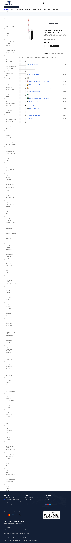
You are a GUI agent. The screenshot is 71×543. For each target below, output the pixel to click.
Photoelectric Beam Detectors (11, 283)
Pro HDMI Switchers (9, 338)
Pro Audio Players (9, 325)
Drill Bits (7, 128)
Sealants (7, 386)
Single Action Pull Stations (10, 402)
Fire (6, 167)
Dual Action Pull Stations (10, 130)
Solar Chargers (8, 416)
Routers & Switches (9, 380)
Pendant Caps (8, 275)
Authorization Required (10, 41)
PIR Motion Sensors (9, 285)
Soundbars (7, 419)
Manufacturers (7, 9)
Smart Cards (8, 405)
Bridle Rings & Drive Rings (10, 52)
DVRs (7, 133)
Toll (23, 14)
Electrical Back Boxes (9, 139)
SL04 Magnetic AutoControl (34, 74)
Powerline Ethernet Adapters (11, 311)
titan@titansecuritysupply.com (13, 499)
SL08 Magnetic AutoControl (34, 67)
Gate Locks (8, 182)
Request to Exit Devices (10, 377)
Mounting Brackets (9, 247)
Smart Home (8, 407)
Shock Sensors (8, 396)
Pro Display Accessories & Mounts (10, 333)
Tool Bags (7, 463)
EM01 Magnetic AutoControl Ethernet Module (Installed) (39, 98)
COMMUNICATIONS (9, 73)
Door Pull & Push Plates (10, 121)
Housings (7, 202)
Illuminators (8, 206)
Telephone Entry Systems (10, 449)
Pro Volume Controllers (10, 355)
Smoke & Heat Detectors (10, 412)
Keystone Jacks (8, 220)
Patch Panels (8, 272)
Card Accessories (9, 64)
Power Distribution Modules (10, 301)
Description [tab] (21, 57)
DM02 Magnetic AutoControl (34, 108)
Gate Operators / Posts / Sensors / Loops (15, 14)
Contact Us (49, 9)
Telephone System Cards (10, 452)
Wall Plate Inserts (9, 488)
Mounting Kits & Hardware (10, 252)
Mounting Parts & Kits (9, 254)
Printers (7, 315)
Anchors (7, 31)
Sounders (7, 423)
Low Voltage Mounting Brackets (9, 226)
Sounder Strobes (9, 421)
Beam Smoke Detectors (10, 48)
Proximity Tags (8, 364)
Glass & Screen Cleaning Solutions (10, 190)
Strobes (7, 435)
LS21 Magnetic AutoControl (34, 111)
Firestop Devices (8, 175)
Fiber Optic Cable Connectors (11, 162)
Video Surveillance (9, 483)
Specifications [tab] (30, 57)
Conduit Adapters (9, 75)
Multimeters (8, 259)
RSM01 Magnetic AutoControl (34, 101)
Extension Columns (9, 156)
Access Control (8, 21)
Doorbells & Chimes (9, 124)
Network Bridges (8, 261)
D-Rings (7, 101)
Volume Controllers (9, 486)
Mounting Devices (9, 249)
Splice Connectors (9, 430)
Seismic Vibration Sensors (10, 391)
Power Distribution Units (10, 302)
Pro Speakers (8, 354)
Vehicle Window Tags (9, 481)
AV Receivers (8, 43)
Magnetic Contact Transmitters (11, 233)
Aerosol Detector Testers (10, 26)
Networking (8, 268)
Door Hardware (8, 117)
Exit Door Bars (8, 155)
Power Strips (8, 306)
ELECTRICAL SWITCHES (10, 140)
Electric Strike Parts (9, 135)
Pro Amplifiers (8, 318)
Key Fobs (7, 215)
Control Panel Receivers (10, 91)
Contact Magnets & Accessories (9, 78)
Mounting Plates (8, 256)
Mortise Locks (8, 243)
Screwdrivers (8, 382)
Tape (6, 444)
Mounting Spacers (9, 258)
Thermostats (8, 458)
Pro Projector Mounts (9, 345)
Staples (7, 434)
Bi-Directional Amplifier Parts (11, 50)
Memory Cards (8, 240)
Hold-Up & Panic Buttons (10, 197)
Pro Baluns (7, 330)
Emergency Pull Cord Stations (11, 153)
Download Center (27, 9)
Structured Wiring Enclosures (11, 437)
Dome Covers (8, 112)
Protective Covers (9, 361)
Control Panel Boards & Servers (10, 82)
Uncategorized (8, 472)
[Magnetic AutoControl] (52, 24)
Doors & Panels (8, 126)
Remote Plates (8, 373)
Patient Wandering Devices (10, 274)
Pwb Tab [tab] (57, 57)
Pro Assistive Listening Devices (9, 321)
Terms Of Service (28, 499)
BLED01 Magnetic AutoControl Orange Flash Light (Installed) (40, 88)
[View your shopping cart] (9, 11)
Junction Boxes (8, 213)
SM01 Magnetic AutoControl (34, 64)
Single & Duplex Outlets (10, 400)
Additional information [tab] (47, 57)
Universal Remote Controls (10, 474)
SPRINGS (7, 432)
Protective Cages (9, 359)
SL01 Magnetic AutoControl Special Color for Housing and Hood (40, 71)
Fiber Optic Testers (9, 165)
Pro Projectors (8, 347)
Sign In (44, 9)
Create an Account (19, 9)
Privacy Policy (27, 501)
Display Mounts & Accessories (11, 110)
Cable (7, 55)
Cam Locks (8, 59)
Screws (7, 384)
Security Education (56, 9)
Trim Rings (7, 470)
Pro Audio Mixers (9, 323)
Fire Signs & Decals (9, 173)
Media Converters (9, 236)
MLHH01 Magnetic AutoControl (34, 118)
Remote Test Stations (9, 375)
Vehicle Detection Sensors (10, 479)
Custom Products (9, 98)
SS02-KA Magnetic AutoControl (34, 91)
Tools (6, 465)
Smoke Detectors (9, 414)
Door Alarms (8, 114)
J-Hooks (7, 211)
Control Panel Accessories (10, 80)
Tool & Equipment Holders (10, 461)
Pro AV (7, 328)
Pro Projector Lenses (9, 344)
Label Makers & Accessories (10, 222)
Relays (7, 371)
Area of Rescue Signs (9, 39)
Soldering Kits (8, 418)
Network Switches (9, 265)
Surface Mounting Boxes (10, 441)
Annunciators (8, 33)
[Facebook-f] (46, 504)
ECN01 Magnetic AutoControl (34, 105)
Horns (7, 200)
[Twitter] (50, 504)
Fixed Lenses (8, 177)
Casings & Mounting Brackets (11, 66)
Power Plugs (8, 304)
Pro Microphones (9, 340)
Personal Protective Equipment (9, 281)
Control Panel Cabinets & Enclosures (10, 85)
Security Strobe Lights (9, 389)
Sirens (7, 403)
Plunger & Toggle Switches (10, 286)
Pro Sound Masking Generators (9, 350)
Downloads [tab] (37, 57)
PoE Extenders (8, 288)
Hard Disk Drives (8, 193)
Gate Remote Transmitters (10, 187)
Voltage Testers (8, 484)
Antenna (7, 35)
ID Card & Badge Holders (10, 204)
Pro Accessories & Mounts (10, 317)
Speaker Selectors (9, 425)
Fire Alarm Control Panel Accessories (10, 170)
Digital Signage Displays (10, 108)
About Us (12, 9)
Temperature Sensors (9, 456)
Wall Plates (7, 490)
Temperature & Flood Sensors (11, 454)
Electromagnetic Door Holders (11, 144)
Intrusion (7, 209)
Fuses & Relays (8, 179)
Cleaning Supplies (9, 70)
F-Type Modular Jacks (9, 158)
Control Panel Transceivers (10, 94)
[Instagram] (52, 504)
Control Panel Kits (9, 87)
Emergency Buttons (9, 149)
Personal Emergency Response (9, 278)
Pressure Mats (8, 313)
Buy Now (46, 47)
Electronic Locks (8, 146)
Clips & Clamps (8, 71)
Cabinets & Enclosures (10, 54)
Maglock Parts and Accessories (9, 229)
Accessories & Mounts (9, 24)
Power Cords (8, 299)
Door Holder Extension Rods (11, 119)
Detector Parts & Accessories (11, 107)
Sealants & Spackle (9, 387)
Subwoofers (8, 439)
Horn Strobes (8, 199)
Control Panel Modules (10, 89)
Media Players (8, 238)
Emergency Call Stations (10, 151)
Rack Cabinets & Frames (10, 370)
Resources (39, 9)
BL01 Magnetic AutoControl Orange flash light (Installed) (39, 84)
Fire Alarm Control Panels (10, 172)
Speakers (7, 428)
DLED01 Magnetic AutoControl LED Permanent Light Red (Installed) (41, 81)
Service (7, 393)
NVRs (7, 270)
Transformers (8, 467)
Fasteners (7, 160)
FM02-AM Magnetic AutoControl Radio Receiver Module (39, 94)
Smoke (7, 409)
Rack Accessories (9, 366)
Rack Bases (8, 368)
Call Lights (7, 57)
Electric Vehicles (8, 137)
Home (5, 14)
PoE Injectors (8, 290)
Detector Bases (8, 105)
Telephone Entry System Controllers (10, 447)
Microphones (8, 242)
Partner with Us (47, 501)
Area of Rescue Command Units (10, 38)
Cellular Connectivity (9, 68)
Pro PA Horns (8, 342)
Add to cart (54, 45)
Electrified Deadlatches (10, 142)
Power (7, 295)
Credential (7, 96)
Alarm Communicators (9, 28)
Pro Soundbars (8, 352)
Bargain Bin (34, 9)
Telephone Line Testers (10, 451)
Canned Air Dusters (9, 61)
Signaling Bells (8, 398)
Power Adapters (8, 297)
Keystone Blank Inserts (10, 218)
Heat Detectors (8, 195)
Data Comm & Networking (10, 103)
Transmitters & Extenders (10, 468)
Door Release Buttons (9, 123)
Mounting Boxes (8, 245)
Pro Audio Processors (9, 327)
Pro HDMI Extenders (9, 335)
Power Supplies (8, 308)
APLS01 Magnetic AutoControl (34, 115)
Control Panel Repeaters (10, 92)
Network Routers (8, 263)
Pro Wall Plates (8, 357)
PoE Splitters (8, 292)
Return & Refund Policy (29, 497)
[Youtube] (48, 504)
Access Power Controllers (10, 22)
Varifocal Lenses (8, 477)
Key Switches (8, 216)
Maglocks (7, 231)
